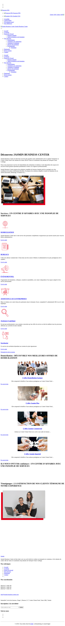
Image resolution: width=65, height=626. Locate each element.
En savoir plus (4, 384)
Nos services (7, 571)
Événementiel (11, 46)
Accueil (6, 31)
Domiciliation (11, 40)
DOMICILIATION (7, 232)
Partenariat (7, 49)
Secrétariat (4, 343)
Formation (13, 47)
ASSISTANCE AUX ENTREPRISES (14, 299)
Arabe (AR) (53, 14)
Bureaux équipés (11, 35)
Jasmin (2, 556)
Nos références (8, 23)
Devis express (8, 50)
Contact (6, 52)
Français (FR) (16, 13)
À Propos (6, 32)
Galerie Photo (7, 20)
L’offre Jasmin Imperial (32, 454)
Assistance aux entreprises (14, 41)
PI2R (31, 624)
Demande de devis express (8, 352)
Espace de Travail (9, 34)
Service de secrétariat (13, 44)
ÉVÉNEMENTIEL (7, 276)
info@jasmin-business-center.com (10, 594)
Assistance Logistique (13, 43)
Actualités (6, 19)
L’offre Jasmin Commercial (32, 429)
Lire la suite (4, 240)
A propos (6, 568)
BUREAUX (5, 254)
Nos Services (7, 38)
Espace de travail (8, 570)
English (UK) (16, 16)
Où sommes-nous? (9, 22)
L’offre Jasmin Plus (32, 403)
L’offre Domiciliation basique (32, 378)
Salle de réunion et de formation (15, 37)
